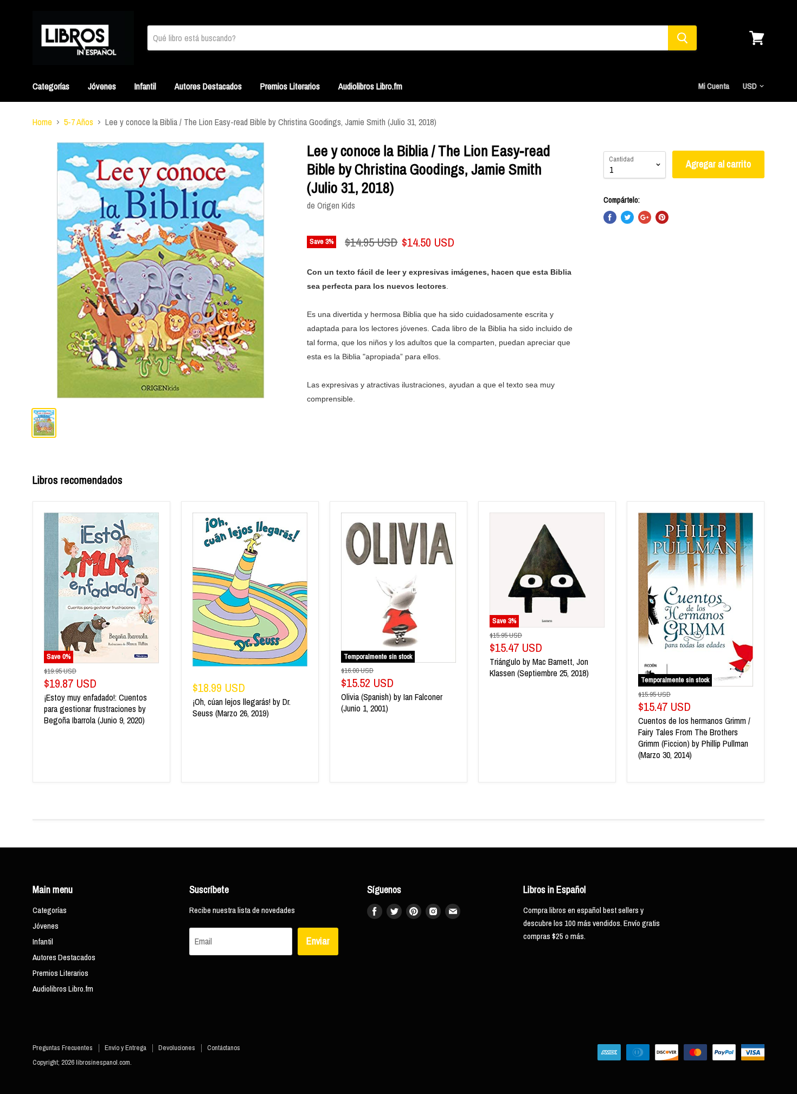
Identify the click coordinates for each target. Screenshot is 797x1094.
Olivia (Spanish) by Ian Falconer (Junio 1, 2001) (391, 702)
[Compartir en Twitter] (627, 217)
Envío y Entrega (125, 1047)
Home (42, 122)
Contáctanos (223, 1047)
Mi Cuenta (713, 86)
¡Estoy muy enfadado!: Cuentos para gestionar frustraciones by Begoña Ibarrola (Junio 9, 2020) (95, 708)
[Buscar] (682, 37)
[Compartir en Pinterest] (662, 217)
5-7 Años (78, 122)
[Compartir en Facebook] (609, 217)
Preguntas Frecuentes (63, 1047)
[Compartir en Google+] (644, 217)
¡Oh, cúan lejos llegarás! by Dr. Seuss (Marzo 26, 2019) (241, 707)
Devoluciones (176, 1047)
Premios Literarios (290, 86)
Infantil (145, 86)
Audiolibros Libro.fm (370, 86)
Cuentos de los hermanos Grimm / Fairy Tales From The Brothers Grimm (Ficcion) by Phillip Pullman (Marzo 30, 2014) (694, 738)
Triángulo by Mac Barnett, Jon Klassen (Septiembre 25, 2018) (539, 667)
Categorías (51, 86)
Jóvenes (102, 86)
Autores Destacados (208, 86)
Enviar (318, 941)
